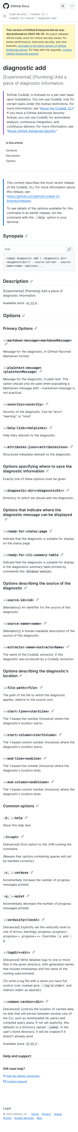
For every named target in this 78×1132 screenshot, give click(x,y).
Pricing (7, 1118)
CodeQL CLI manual (21, 18)
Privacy (46, 1114)
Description (15, 281)
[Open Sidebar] (5, 16)
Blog (39, 1118)
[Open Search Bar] (63, 6)
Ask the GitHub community (23, 1075)
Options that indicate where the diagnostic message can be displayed (37, 512)
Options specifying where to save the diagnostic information (37, 468)
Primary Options (18, 328)
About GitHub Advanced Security (31, 131)
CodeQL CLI (37, 14)
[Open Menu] (72, 6)
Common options (18, 806)
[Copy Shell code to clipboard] (69, 249)
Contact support (17, 1081)
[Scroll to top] (69, 1123)
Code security (17, 14)
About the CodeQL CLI (56, 108)
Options (11, 315)
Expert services (24, 1118)
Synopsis (13, 236)
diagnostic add (47, 18)
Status (58, 1114)
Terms (35, 1114)
